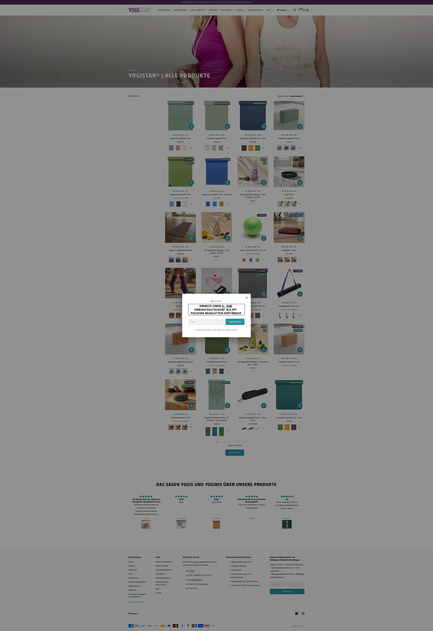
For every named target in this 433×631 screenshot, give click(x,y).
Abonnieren (235, 322)
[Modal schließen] (246, 298)
